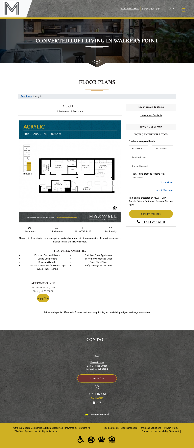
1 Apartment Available (151, 115)
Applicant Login (129, 427)
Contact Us (147, 431)
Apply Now (43, 298)
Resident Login (111, 427)
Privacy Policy (144, 201)
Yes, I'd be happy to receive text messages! (148, 175)
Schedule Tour (97, 378)
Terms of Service (164, 201)
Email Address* (140, 157)
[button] (170, 9)
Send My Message (151, 213)
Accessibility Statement (167, 431)
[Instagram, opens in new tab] (100, 403)
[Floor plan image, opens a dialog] (70, 171)
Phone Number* (140, 166)
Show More (166, 182)
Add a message (164, 190)
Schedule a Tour (151, 8)
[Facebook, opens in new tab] (94, 403)
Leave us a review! (99, 414)
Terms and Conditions (150, 427)
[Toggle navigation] (183, 10)
